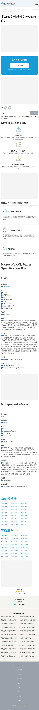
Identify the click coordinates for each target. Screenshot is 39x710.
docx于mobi (14, 538)
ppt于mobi (14, 544)
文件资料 (17, 9)
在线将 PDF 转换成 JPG (8, 652)
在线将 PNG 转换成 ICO (27, 656)
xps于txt (13, 518)
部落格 (19, 700)
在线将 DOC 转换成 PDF (8, 649)
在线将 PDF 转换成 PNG (27, 652)
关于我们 (19, 670)
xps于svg (4, 509)
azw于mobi (4, 556)
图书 (11, 9)
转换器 (9, 498)
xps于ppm (14, 506)
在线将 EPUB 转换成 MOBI (9, 623)
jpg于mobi (4, 547)
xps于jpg (23, 521)
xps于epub (4, 524)
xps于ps (23, 524)
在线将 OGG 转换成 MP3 (27, 634)
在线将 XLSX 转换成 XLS (8, 645)
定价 (19, 692)
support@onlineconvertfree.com (19, 705)
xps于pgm (24, 503)
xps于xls (13, 515)
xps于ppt (14, 521)
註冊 (30, 69)
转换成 (9, 530)
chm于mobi (24, 556)
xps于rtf (3, 518)
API (19, 687)
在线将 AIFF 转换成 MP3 (27, 631)
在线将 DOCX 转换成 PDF (27, 649)
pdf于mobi (24, 535)
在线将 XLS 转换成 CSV (27, 641)
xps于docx (4, 515)
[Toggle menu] (36, 4)
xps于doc (24, 512)
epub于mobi (15, 547)
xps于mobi (14, 524)
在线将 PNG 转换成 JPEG (9, 641)
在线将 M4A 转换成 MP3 (8, 620)
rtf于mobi (4, 541)
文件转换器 (4, 9)
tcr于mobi (24, 550)
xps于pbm (14, 503)
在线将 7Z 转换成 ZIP (7, 616)
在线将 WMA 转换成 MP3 (27, 623)
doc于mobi (4, 538)
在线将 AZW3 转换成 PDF (9, 638)
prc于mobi (14, 556)
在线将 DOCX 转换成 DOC (28, 645)
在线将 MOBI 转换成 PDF (8, 634)
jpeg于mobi (4, 535)
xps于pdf (14, 512)
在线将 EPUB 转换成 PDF (27, 620)
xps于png (4, 506)
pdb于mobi (24, 544)
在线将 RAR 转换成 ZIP (8, 627)
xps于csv (24, 518)
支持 (19, 683)
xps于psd (24, 506)
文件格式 (19, 674)
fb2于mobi (4, 544)
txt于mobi (14, 541)
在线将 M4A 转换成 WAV (8, 631)
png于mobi (14, 535)
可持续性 (19, 696)
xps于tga (14, 509)
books (5, 422)
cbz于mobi (24, 553)
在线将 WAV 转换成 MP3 (27, 616)
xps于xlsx (24, 515)
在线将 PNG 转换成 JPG (27, 638)
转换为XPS (26, 9)
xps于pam (4, 503)
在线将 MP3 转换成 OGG (27, 627)
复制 (34, 113)
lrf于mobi (24, 541)
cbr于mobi (14, 553)
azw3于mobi (24, 547)
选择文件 (19, 66)
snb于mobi (14, 550)
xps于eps (4, 521)
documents (6, 286)
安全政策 (19, 678)
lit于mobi (4, 550)
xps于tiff (23, 509)
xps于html (4, 512)
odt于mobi (24, 538)
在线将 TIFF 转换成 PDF (8, 656)
